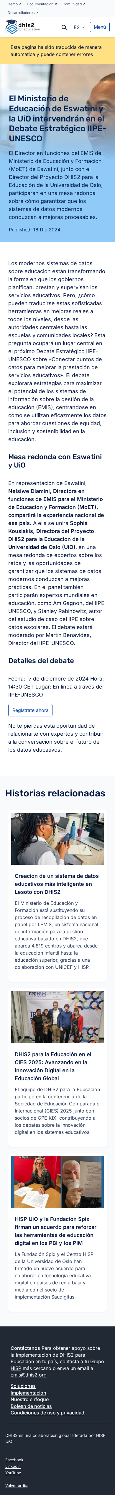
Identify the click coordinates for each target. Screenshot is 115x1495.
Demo (13, 4)
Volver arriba (16, 1485)
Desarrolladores (21, 12)
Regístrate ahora (30, 710)
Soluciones (23, 1386)
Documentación (40, 4)
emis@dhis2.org (29, 1375)
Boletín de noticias (31, 1406)
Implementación (28, 1393)
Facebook (14, 1459)
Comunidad (72, 4)
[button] (79, 27)
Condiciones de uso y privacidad (47, 1413)
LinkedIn (13, 1466)
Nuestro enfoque (30, 1399)
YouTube (13, 1472)
